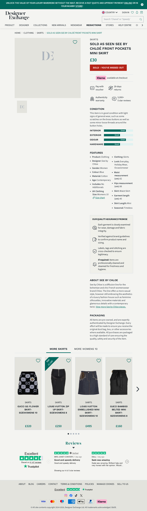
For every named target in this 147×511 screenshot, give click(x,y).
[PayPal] (90, 501)
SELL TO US (122, 484)
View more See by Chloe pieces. (111, 306)
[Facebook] (70, 495)
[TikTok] (76, 495)
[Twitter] (81, 495)
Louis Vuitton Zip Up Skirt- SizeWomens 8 (58, 409)
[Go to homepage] (17, 16)
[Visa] (43, 501)
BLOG (31, 484)
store (79, 6)
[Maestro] (62, 501)
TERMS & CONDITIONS (71, 484)
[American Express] (71, 501)
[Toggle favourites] (133, 12)
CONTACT (53, 484)
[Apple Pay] (81, 501)
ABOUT (22, 484)
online (128, 3)
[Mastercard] (52, 501)
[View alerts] (138, 12)
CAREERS (41, 484)
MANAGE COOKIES (105, 484)
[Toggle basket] (142, 12)
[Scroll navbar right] (142, 25)
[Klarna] (102, 501)
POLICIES (89, 484)
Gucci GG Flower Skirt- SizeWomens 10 (28, 409)
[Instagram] (65, 495)
